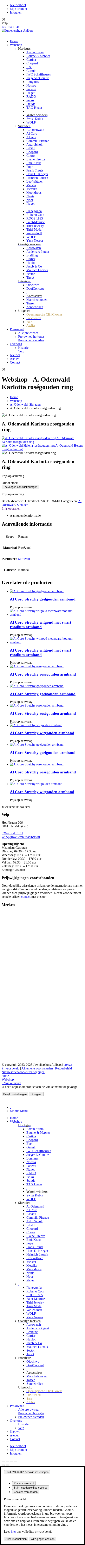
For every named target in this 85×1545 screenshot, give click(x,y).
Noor (29, 200)
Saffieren (24, 558)
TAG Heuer (34, 107)
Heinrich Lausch (37, 178)
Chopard (32, 63)
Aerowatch (33, 248)
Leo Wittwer (34, 181)
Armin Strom (35, 52)
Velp (21, 351)
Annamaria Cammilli (15, 923)
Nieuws (15, 355)
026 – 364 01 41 (12, 833)
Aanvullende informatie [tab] (25, 515)
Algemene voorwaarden (37, 1068)
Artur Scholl (34, 144)
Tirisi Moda (33, 229)
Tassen (30, 303)
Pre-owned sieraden (31, 340)
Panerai (31, 89)
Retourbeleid (63, 1068)
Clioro (30, 155)
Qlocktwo (32, 285)
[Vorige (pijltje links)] (3, 1465)
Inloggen (15, 12)
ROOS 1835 (34, 218)
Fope (29, 166)
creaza (68, 1064)
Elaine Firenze (35, 159)
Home (14, 41)
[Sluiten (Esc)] (15, 1461)
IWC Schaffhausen (38, 74)
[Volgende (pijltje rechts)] (7, 1465)
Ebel (29, 67)
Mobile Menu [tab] (19, 1111)
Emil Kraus (33, 163)
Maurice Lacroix (37, 270)
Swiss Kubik (34, 118)
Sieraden (22, 505)
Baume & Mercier (38, 56)
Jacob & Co (34, 266)
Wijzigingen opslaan (42, 1538)
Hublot (30, 262)
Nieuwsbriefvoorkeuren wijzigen (23, 1072)
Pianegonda (34, 211)
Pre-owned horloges (31, 336)
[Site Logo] (17, 30)
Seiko (30, 100)
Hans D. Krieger (37, 174)
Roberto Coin (35, 214)
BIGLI (30, 148)
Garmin (31, 70)
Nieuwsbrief (18, 5)
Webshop (16, 45)
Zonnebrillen (34, 307)
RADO (31, 96)
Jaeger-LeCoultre (37, 78)
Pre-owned (17, 329)
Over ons (16, 344)
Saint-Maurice (35, 222)
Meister (31, 185)
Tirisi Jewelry (35, 226)
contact (26, 896)
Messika (31, 189)
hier (13, 1531)
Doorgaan (36, 1094)
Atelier (14, 358)
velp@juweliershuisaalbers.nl (21, 837)
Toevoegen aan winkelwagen (20, 486)
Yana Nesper (34, 240)
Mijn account (18, 8)
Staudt (30, 104)
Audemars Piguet (37, 251)
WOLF (31, 122)
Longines (32, 81)
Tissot (30, 277)
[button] (4, 1100)
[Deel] (11, 1461)
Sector (30, 274)
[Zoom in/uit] (3, 1461)
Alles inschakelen (16, 1538)
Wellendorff (34, 233)
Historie (23, 347)
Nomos (31, 85)
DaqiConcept (35, 288)
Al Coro (31, 133)
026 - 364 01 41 (10, 27)
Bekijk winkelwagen (15, 1094)
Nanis (30, 196)
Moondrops (33, 192)
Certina (31, 59)
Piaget (30, 93)
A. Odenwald (35, 130)
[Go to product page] (46, 591)
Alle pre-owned (28, 333)
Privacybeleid (10, 1068)
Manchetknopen (36, 299)
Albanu (31, 137)
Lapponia (8, 968)
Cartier (30, 259)
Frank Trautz (34, 170)
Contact (15, 362)
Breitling (32, 255)
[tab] (10, 1107)
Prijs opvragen (11, 508)
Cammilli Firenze (37, 141)
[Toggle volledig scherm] (7, 1461)
